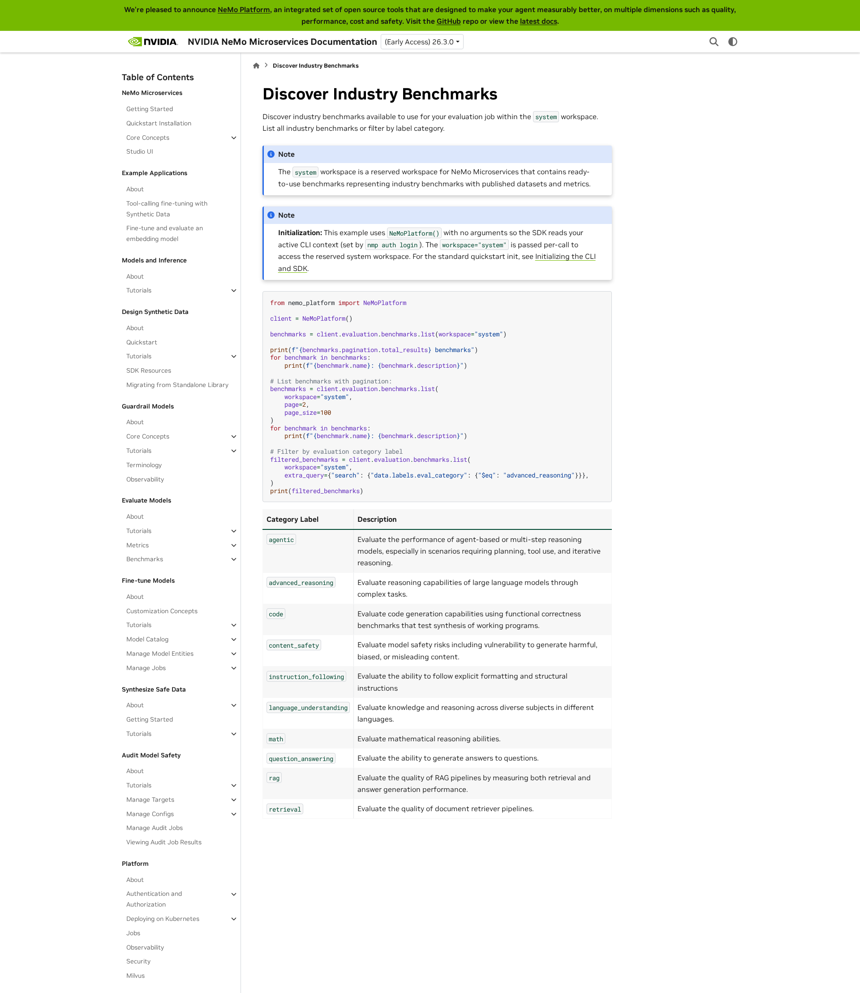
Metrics (137, 545)
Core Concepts (147, 137)
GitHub (449, 21)
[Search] (714, 41)
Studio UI (139, 152)
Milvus (135, 976)
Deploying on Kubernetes (162, 919)
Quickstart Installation (158, 123)
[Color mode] (732, 41)
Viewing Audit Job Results (164, 842)
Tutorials (138, 290)
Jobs (133, 933)
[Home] (256, 65)
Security (138, 961)
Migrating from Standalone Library (177, 385)
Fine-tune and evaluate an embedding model (164, 233)
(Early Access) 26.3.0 (419, 41)
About (135, 189)
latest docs (538, 21)
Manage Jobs (146, 668)
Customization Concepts (162, 611)
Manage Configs (150, 814)
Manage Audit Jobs (154, 828)
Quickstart (141, 342)
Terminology (144, 465)
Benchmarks (144, 559)
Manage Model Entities (160, 653)
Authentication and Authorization (154, 899)
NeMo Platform (244, 9)
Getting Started (149, 109)
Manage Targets (150, 799)
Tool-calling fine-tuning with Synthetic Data (166, 208)
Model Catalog (147, 639)
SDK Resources (148, 370)
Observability (145, 479)
